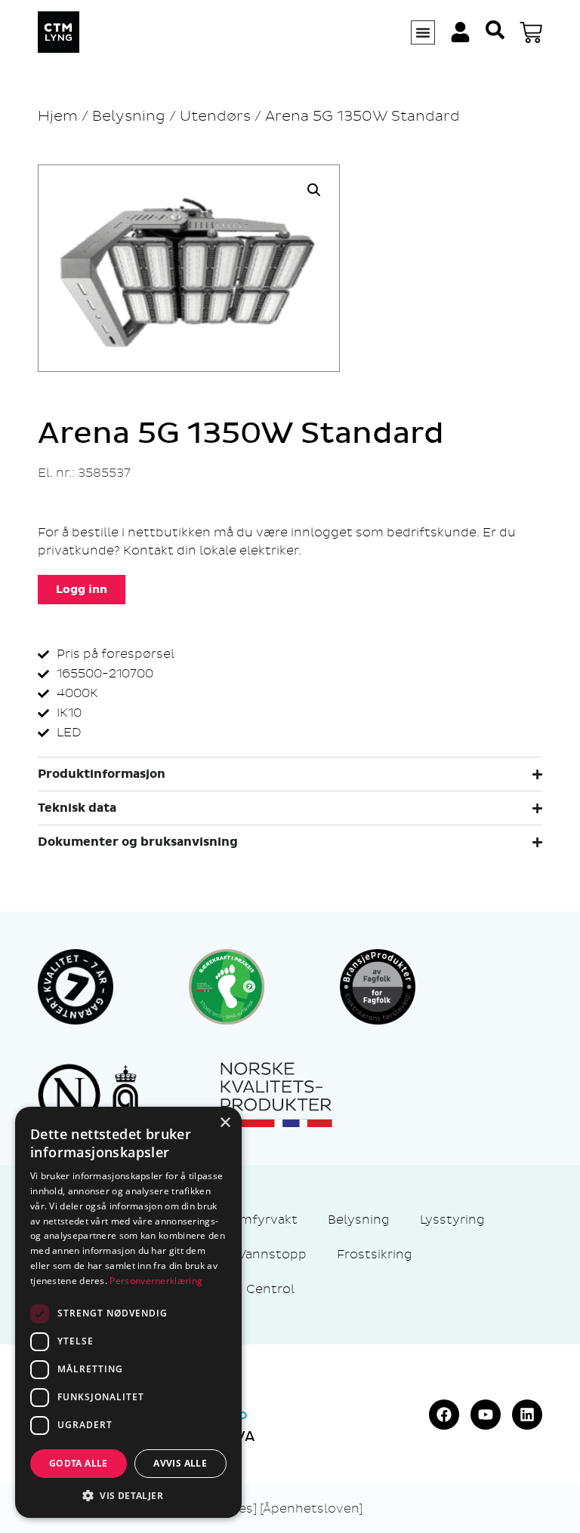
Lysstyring (452, 1219)
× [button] (224, 1123)
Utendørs (215, 116)
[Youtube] (485, 1414)
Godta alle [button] (78, 1463)
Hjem (58, 116)
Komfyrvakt (260, 1219)
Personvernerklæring (156, 1280)
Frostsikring (374, 1254)
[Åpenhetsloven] (311, 1508)
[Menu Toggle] (423, 32)
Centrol (270, 1289)
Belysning (128, 116)
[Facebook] (444, 1414)
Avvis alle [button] (180, 1463)
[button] (314, 190)
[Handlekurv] (531, 32)
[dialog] (128, 1312)
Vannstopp (272, 1254)
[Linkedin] (527, 1414)
